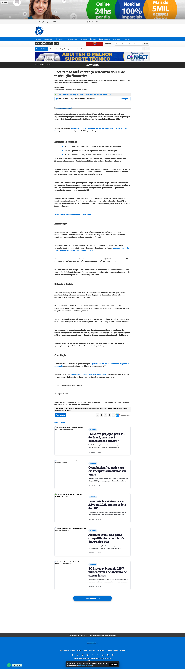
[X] (49, 43)
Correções (92, 650)
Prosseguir (113, 664)
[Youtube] (46, 43)
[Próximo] (148, 49)
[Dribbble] (55, 43)
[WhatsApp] (9, 665)
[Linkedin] (57, 43)
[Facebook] (41, 43)
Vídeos (93, 39)
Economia (92, 64)
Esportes (84, 39)
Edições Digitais (105, 39)
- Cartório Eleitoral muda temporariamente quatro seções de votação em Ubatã (49, 49)
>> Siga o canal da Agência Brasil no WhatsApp (72, 214)
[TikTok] (52, 43)
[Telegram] (44, 43)
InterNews (48, 39)
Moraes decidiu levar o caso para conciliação (88, 374)
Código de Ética (82, 650)
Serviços (60, 39)
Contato (127, 39)
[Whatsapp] (38, 43)
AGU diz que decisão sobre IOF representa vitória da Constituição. (91, 151)
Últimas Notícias (112, 650)
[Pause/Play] (145, 49)
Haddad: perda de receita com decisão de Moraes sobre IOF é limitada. (93, 146)
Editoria (42, 64)
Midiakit (117, 39)
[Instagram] (36, 43)
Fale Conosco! (17, 665)
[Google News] (122, 415)
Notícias (50, 64)
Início (36, 64)
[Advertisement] (92, 619)
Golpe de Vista (72, 39)
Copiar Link (61, 415)
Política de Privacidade (67, 650)
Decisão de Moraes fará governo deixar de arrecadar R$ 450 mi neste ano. (94, 155)
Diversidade (101, 650)
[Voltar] (143, 49)
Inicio (39, 39)
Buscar (145, 43)
